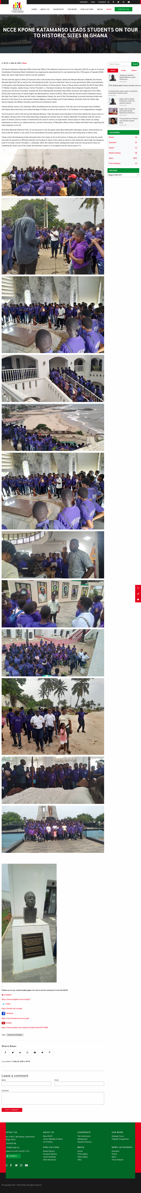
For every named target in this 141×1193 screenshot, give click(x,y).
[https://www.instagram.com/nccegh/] (20, 1165)
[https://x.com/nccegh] (15, 1165)
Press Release (117, 1160)
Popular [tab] (123, 70)
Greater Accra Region (14, 1035)
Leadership (58, 9)
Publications (87, 9)
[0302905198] (138, 594)
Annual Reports (49, 1151)
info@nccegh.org (12, 1147)
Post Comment (12, 1110)
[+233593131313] (138, 588)
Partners (84, 2)
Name (4, 1080)
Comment (5, 1090)
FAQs (93, 2)
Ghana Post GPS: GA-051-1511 (18, 1151)
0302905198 (11, 1143)
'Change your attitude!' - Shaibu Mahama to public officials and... (127, 77)
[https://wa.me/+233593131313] (5, 1165)
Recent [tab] (112, 70)
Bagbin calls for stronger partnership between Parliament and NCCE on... (127, 111)
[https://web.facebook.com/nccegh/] (10, 1165)
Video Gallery (82, 1157)
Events (80, 1151)
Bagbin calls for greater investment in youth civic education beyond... (127, 101)
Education (115, 1151)
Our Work (72, 9)
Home (34, 9)
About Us (45, 9)
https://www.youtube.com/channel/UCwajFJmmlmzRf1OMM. (25, 1027)
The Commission (83, 1136)
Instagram (8, 995)
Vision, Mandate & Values (53, 1139)
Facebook (9, 1013)
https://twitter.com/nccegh (12, 1008)
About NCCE (47, 1136)
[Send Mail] (138, 599)
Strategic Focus (118, 1136)
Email (56, 1080)
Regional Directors (84, 1142)
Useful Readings (49, 1157)
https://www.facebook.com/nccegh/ (15, 1018)
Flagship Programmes (120, 1139)
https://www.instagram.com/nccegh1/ (16, 999)
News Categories (122, 1147)
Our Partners (48, 1142)
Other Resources (49, 1160)
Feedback (102, 2)
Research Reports (50, 1154)
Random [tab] (134, 70)
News (109, 9)
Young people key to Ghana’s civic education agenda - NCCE (128, 120)
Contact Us (123, 9)
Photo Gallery (82, 1154)
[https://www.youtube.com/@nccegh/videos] (25, 1165)
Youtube (9, 1023)
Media (100, 9)
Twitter (8, 1004)
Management (82, 1139)
